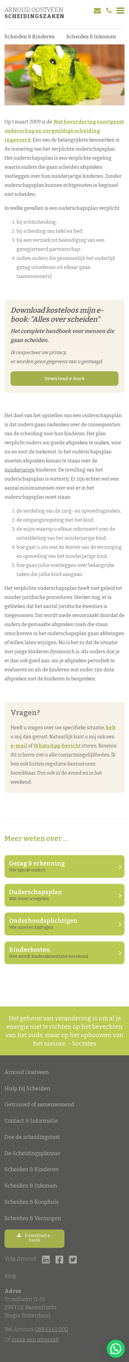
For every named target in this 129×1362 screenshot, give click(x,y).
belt (111, 728)
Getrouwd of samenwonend (39, 1104)
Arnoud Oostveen (33, 9)
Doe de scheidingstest (32, 1137)
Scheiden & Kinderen (29, 37)
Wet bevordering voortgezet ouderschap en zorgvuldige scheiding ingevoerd (64, 131)
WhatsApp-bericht (57, 746)
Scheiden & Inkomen (91, 37)
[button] (116, 1349)
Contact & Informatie (31, 1120)
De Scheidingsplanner (32, 1153)
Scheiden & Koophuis (31, 1202)
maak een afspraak (35, 1339)
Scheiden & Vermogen (32, 1218)
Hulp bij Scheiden (27, 1088)
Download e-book (64, 378)
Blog (10, 1276)
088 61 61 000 (51, 1329)
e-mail (18, 746)
